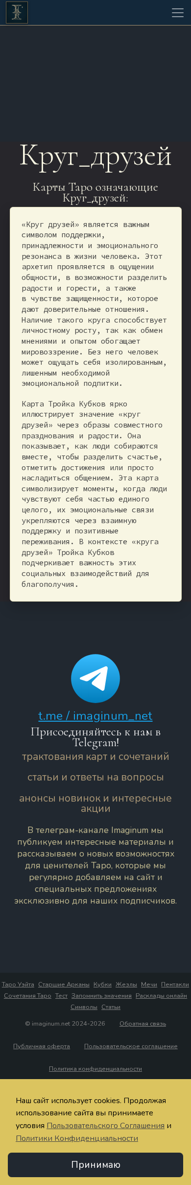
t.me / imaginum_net (95, 715)
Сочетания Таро (27, 995)
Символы (84, 1007)
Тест (61, 995)
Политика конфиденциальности (95, 1068)
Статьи (110, 1007)
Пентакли (175, 984)
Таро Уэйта (18, 984)
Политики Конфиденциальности (77, 1138)
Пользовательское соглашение (131, 1046)
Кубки (103, 984)
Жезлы (126, 984)
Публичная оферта (41, 1046)
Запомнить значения (102, 995)
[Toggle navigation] (177, 12)
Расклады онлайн (161, 995)
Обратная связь (142, 1023)
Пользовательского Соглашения (106, 1125)
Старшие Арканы (64, 984)
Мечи (149, 984)
